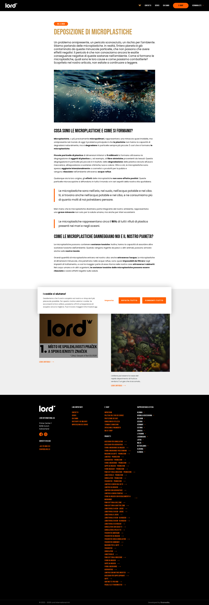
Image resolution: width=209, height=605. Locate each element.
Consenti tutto (154, 300)
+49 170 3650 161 (44, 446)
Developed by (154, 602)
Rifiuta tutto (129, 300)
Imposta (109, 300)
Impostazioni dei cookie (80, 424)
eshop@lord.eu (44, 449)
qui (96, 306)
